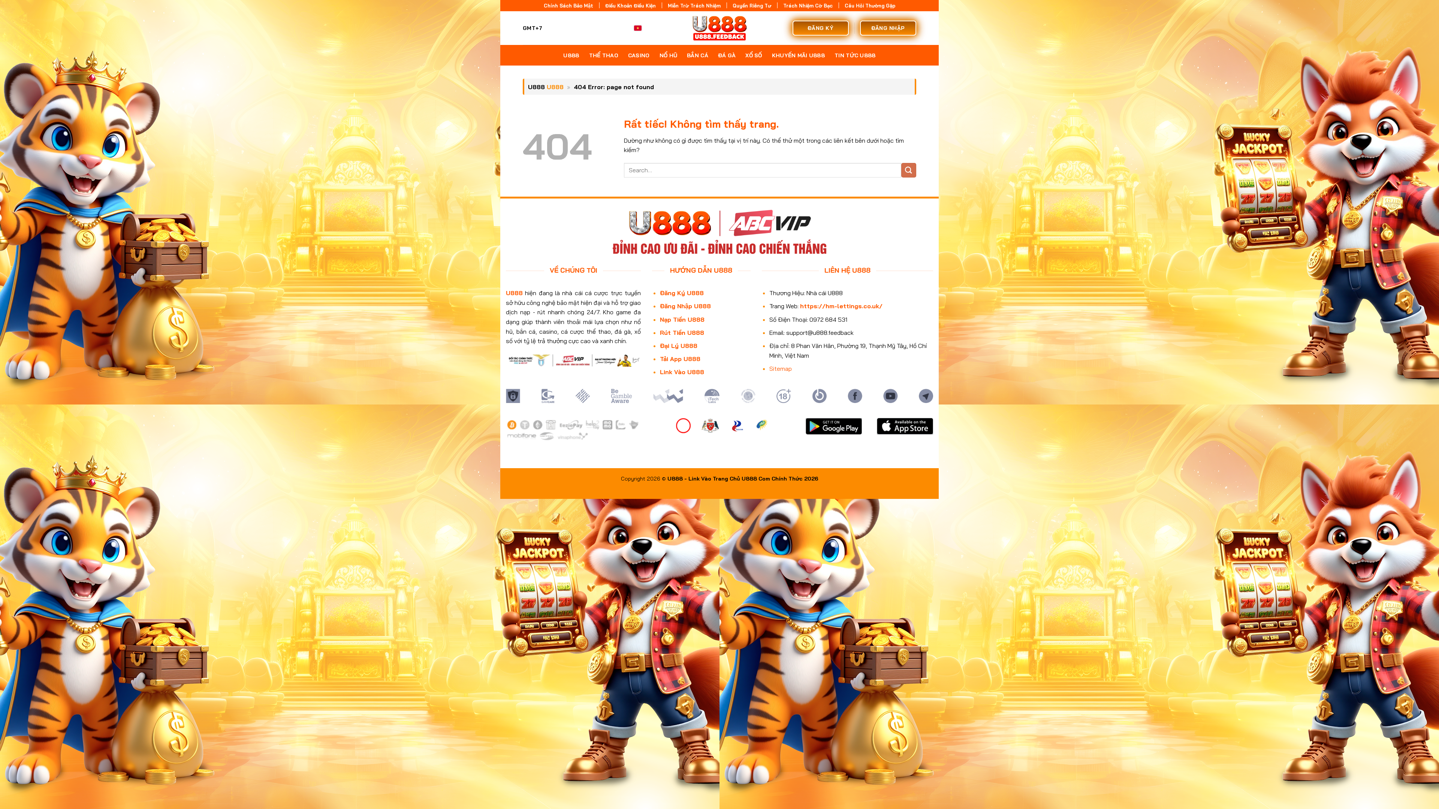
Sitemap (780, 368)
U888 (571, 55)
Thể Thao (603, 55)
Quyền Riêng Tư (752, 6)
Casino (639, 55)
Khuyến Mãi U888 (798, 55)
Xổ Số (753, 55)
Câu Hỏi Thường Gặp (870, 6)
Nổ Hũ (668, 55)
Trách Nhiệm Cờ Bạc (808, 6)
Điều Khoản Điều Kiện (630, 6)
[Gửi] (908, 170)
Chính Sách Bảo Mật (568, 6)
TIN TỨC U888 (855, 55)
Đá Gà (727, 55)
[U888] (719, 28)
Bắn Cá (697, 55)
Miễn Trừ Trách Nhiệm (694, 6)
